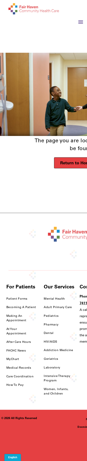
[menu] (80, 22)
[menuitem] (21, 298)
